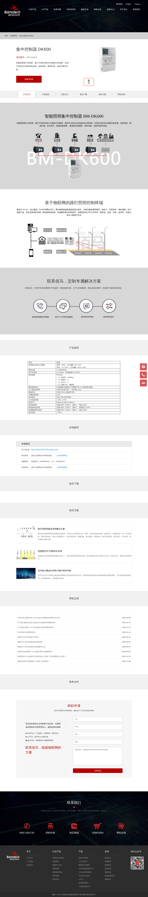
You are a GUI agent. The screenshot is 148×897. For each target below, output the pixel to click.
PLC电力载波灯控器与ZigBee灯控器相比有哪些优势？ (37, 622)
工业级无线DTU (84, 886)
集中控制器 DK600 (26, 36)
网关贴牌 (55, 876)
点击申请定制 (62, 467)
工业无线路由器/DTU (86, 868)
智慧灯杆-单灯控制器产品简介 (28, 637)
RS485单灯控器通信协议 (26, 632)
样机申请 (29, 79)
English (128, 4)
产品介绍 (26, 94)
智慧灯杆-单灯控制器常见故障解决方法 (31, 647)
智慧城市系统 (57, 872)
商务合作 (97, 9)
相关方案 (102, 94)
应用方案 (57, 9)
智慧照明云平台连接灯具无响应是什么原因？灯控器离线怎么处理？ (41, 656)
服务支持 (84, 9)
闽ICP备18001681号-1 (87, 895)
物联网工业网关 (84, 865)
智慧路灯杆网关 (58, 858)
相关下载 (83, 94)
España (137, 4)
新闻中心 (110, 9)
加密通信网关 (83, 883)
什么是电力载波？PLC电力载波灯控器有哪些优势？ (36, 627)
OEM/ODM (71, 9)
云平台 (81, 879)
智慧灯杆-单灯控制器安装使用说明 (29, 642)
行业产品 (32, 9)
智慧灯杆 (108, 858)
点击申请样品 (62, 455)
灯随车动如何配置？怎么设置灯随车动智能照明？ (35, 651)
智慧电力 (108, 879)
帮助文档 (121, 94)
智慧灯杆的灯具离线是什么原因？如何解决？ (33, 661)
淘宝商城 (119, 4)
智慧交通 (55, 868)
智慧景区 (108, 865)
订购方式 (64, 94)
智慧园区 (108, 861)
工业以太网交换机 (85, 872)
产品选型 (45, 94)
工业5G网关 (83, 861)
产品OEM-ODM (84, 876)
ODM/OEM (97, 832)
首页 (6, 36)
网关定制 (55, 879)
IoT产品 (45, 9)
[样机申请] (50, 825)
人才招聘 (29, 861)
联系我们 (136, 9)
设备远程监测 (109, 876)
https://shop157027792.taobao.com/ (44, 450)
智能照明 (14, 36)
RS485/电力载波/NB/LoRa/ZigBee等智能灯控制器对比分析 (38, 618)
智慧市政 (108, 872)
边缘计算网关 (83, 858)
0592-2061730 (26, 832)
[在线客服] (143, 366)
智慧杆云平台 (57, 865)
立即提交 (98, 771)
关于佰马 (123, 9)
